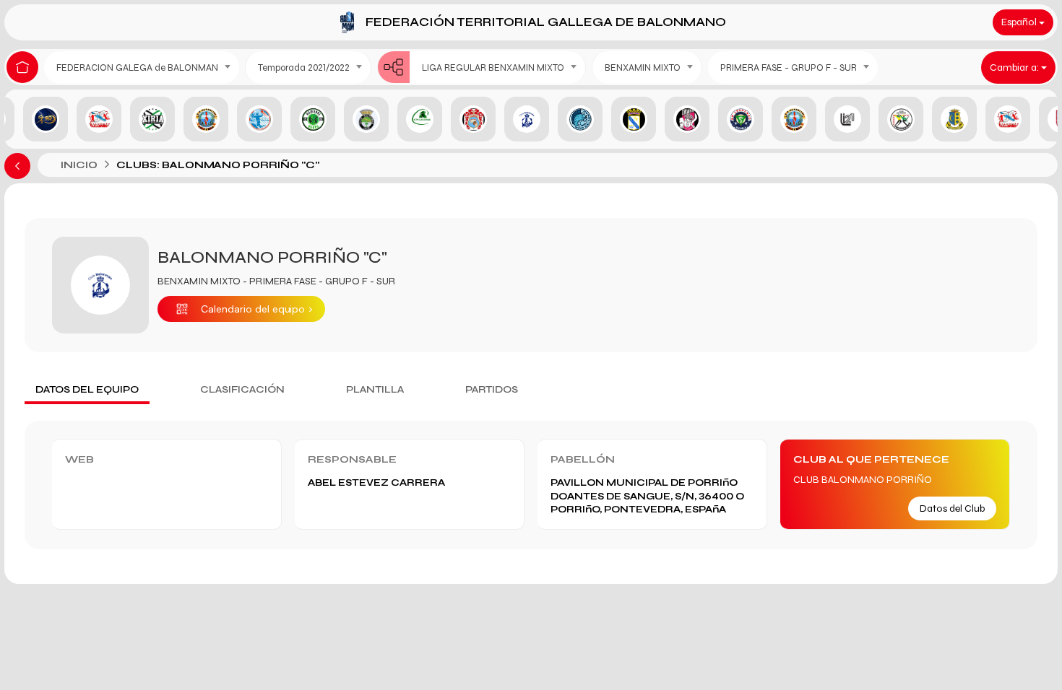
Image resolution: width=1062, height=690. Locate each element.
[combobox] (141, 67)
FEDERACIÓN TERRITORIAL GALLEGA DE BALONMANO (546, 22)
